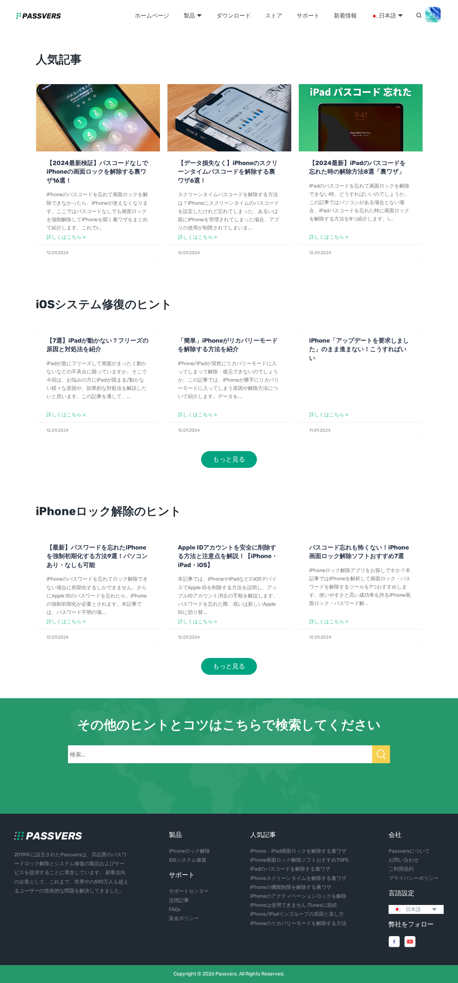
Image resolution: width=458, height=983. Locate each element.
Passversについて (409, 851)
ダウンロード (233, 15)
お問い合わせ (404, 860)
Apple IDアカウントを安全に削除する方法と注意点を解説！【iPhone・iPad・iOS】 (228, 556)
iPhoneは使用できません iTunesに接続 (293, 905)
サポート (308, 15)
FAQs (174, 909)
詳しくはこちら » (66, 237)
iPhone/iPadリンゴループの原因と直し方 (297, 914)
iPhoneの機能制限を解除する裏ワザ (290, 887)
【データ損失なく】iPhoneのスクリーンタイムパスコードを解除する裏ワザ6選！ (228, 171)
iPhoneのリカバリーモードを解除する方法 (298, 923)
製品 (190, 15)
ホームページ (152, 15)
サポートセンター (189, 891)
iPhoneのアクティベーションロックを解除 (298, 896)
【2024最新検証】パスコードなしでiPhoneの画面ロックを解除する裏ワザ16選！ (97, 171)
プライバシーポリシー (414, 878)
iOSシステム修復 (187, 860)
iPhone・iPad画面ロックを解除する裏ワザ (298, 851)
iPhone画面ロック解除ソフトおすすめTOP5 (299, 860)
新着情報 (345, 15)
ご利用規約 (401, 869)
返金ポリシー (184, 918)
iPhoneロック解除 (189, 851)
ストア (273, 15)
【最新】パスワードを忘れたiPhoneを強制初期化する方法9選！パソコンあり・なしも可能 (97, 556)
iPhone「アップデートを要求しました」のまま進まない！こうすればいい (359, 349)
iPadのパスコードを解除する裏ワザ (290, 869)
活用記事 (179, 900)
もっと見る (229, 459)
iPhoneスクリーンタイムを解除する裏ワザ (298, 878)
